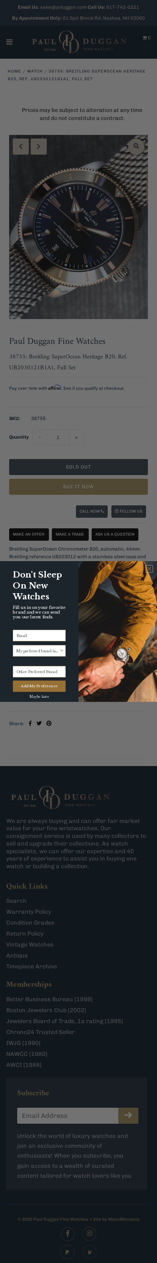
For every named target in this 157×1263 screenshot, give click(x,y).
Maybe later (39, 696)
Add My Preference (39, 686)
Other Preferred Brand (33, 662)
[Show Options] (62, 650)
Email (18, 626)
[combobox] (38, 650)
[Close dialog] (149, 568)
